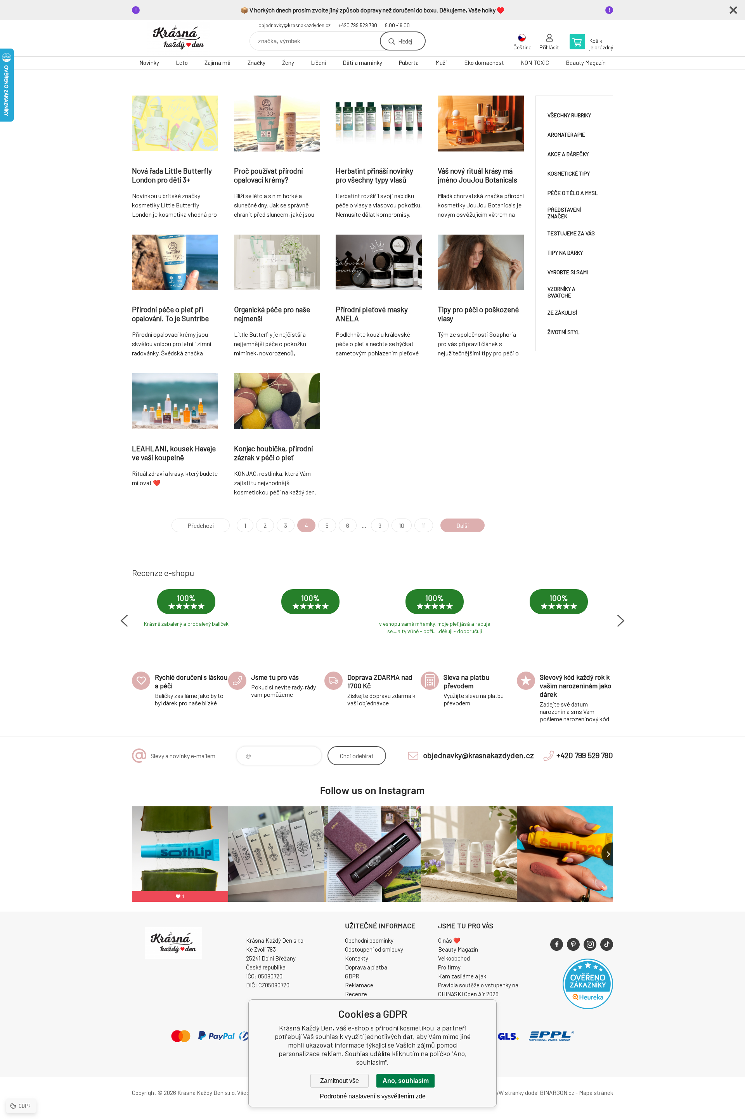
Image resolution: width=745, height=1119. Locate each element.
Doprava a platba (366, 967)
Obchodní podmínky (369, 940)
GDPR (352, 976)
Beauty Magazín (586, 62)
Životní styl (563, 332)
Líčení (318, 62)
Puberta (409, 62)
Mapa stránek (596, 1092)
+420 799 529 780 (357, 25)
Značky (256, 62)
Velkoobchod (454, 958)
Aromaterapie (566, 134)
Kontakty (356, 958)
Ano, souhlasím (406, 1080)
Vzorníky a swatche (561, 292)
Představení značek (564, 212)
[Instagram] (590, 944)
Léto (182, 62)
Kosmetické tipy (568, 173)
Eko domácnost (484, 62)
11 (424, 525)
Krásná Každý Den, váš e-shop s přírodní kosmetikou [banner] (178, 38)
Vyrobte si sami (567, 272)
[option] (186, 613)
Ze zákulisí (562, 312)
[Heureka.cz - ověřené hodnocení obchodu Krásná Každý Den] (588, 1006)
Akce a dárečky (568, 154)
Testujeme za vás (571, 233)
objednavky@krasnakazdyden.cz (294, 25)
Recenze (356, 993)
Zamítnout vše (339, 1080)
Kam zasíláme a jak (462, 976)
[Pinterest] (573, 944)
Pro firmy (449, 967)
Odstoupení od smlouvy (374, 949)
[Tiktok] (606, 944)
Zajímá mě (217, 62)
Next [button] (621, 620)
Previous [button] (124, 620)
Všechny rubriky (569, 115)
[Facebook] (556, 944)
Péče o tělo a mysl (572, 193)
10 (401, 525)
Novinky (149, 62)
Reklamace (359, 985)
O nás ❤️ (449, 940)
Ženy (288, 62)
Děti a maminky (362, 62)
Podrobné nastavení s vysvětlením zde (373, 1096)
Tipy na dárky (565, 252)
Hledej (405, 41)
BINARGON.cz (557, 1092)
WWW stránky (506, 1092)
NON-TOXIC (535, 62)
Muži (441, 62)
